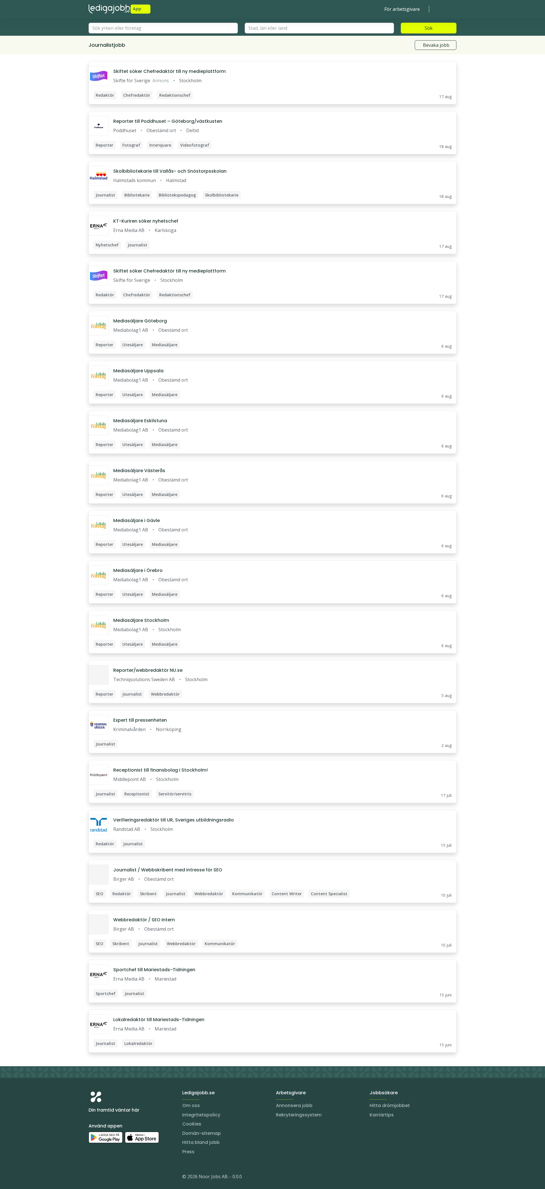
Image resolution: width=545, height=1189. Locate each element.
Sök (429, 28)
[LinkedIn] (104, 1177)
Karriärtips (382, 1115)
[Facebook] (115, 1177)
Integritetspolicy (201, 1115)
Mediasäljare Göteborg (140, 321)
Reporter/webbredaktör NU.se (148, 670)
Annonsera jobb (294, 1105)
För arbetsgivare (402, 9)
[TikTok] (127, 1177)
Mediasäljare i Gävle (136, 520)
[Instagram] (93, 1177)
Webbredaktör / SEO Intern (144, 919)
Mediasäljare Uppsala (138, 371)
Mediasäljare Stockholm (141, 620)
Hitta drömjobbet (390, 1105)
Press (188, 1151)
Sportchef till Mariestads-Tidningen (154, 969)
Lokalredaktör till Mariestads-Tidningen (158, 1019)
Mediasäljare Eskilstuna (140, 420)
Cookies (191, 1124)
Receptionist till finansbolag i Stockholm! (160, 770)
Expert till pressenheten (140, 720)
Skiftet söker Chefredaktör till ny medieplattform (169, 71)
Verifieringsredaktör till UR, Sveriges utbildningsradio (173, 820)
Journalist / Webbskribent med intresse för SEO (167, 870)
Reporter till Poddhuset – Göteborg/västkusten (167, 121)
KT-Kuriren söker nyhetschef (145, 221)
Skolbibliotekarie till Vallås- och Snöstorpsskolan (170, 171)
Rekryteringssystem (299, 1115)
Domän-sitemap (201, 1133)
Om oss (191, 1105)
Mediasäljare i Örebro (138, 570)
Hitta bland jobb (201, 1142)
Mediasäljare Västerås (139, 470)
